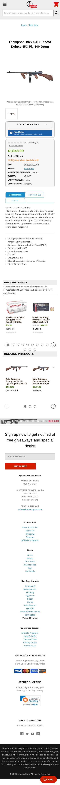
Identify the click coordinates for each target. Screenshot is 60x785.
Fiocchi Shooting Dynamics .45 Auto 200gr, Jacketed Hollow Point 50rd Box (42, 320)
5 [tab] (27, 345)
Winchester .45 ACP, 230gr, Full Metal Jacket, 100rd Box (15, 319)
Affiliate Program (30, 540)
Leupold (30, 608)
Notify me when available (22, 160)
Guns (30, 555)
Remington (30, 615)
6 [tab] (32, 345)
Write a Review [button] (16, 145)
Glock (30, 602)
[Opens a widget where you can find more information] (48, 779)
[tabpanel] (16, 318)
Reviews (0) (35, 194)
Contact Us (30, 645)
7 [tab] (37, 345)
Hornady (30, 592)
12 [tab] (30, 350)
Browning (30, 586)
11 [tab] (25, 350)
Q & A (15, 200)
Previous (6, 344)
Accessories (30, 564)
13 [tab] (35, 350)
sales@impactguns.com (30, 509)
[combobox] (28, 13)
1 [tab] (25, 406)
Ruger (30, 599)
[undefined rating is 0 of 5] (15, 142)
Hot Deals (30, 571)
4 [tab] (23, 345)
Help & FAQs (30, 636)
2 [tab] (13, 345)
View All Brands (30, 618)
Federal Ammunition (30, 611)
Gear (30, 568)
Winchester (30, 605)
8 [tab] (42, 345)
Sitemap (30, 537)
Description (15, 194)
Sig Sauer (30, 595)
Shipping (30, 534)
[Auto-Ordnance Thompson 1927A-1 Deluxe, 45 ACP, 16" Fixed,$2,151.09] (43, 369)
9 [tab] (47, 345)
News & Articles (30, 527)
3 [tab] (18, 345)
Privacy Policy (30, 642)
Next (53, 344)
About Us (30, 530)
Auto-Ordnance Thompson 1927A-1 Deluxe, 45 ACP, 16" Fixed (41, 382)
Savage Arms (30, 589)
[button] (30, 701)
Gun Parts (30, 561)
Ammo (30, 558)
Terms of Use (30, 639)
